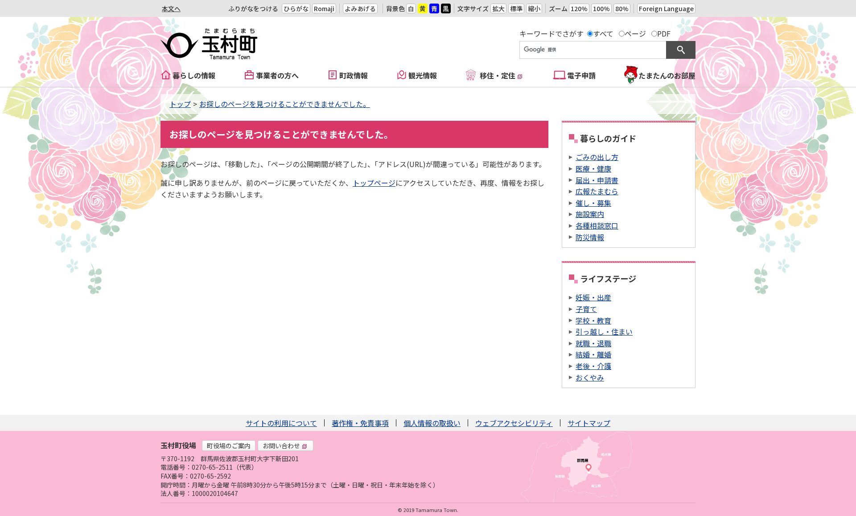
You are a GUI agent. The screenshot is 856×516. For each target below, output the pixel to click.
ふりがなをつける (253, 8)
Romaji (324, 8)
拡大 (498, 8)
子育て (586, 308)
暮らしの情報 (194, 75)
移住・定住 (497, 75)
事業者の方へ (277, 75)
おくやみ (590, 377)
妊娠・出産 (593, 297)
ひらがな (296, 8)
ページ (635, 33)
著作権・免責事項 (360, 423)
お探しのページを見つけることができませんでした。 (284, 103)
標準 (516, 8)
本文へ (171, 8)
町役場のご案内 (229, 445)
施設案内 (590, 214)
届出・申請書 (597, 180)
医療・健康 (593, 168)
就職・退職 (593, 343)
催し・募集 (593, 202)
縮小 (534, 8)
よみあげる (360, 8)
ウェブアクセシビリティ (514, 423)
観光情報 (422, 75)
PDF (664, 33)
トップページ (374, 182)
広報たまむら (597, 191)
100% (601, 8)
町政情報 (353, 75)
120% (579, 8)
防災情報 (590, 237)
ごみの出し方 (597, 157)
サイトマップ (589, 423)
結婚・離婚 (593, 354)
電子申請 (581, 75)
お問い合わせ (281, 445)
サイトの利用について (281, 423)
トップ (180, 103)
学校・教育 (593, 320)
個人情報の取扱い (432, 423)
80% (622, 8)
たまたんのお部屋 (667, 75)
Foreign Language (666, 8)
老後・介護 (593, 365)
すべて (603, 33)
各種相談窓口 (597, 225)
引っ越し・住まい (604, 331)
